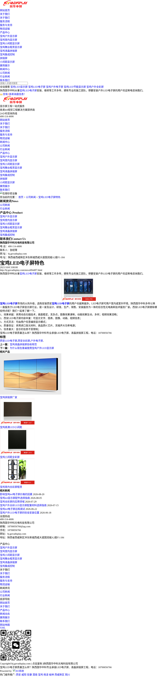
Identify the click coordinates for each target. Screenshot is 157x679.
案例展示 (5, 65)
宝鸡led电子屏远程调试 (13, 509)
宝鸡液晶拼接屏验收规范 (23, 344)
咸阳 (23, 674)
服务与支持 (6, 25)
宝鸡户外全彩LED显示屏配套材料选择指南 (23, 505)
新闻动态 (5, 613)
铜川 (67, 674)
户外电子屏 (37, 340)
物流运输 (5, 28)
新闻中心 (5, 69)
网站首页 (5, 10)
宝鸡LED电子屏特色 (49, 197)
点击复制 (37, 663)
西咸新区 (59, 674)
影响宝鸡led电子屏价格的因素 (16, 494)
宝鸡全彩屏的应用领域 (12, 501)
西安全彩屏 (24, 340)
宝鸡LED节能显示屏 (75, 87)
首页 (20, 197)
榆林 (51, 674)
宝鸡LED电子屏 (36, 87)
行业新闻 (5, 76)
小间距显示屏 (7, 62)
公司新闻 (5, 73)
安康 (29, 674)
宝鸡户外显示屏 (8, 36)
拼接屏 (3, 58)
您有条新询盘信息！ (14, 94)
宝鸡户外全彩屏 (95, 87)
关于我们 (5, 14)
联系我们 (5, 80)
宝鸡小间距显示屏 (10, 43)
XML (3, 627)
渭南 (35, 674)
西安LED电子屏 (8, 340)
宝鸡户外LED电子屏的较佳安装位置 (20, 512)
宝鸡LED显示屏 (19, 87)
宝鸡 (40, 674)
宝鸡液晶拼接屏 (8, 50)
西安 (18, 674)
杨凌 (46, 674)
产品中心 (5, 32)
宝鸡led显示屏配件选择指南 (15, 498)
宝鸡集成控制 (7, 54)
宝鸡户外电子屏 (54, 87)
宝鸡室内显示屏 (8, 39)
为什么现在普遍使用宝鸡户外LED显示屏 (32, 348)
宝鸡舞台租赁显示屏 (11, 47)
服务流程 (5, 21)
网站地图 (5, 625)
